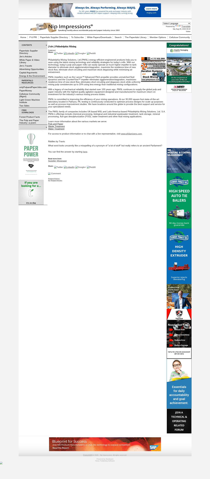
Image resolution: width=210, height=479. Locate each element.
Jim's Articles (25, 56)
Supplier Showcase (57, 161)
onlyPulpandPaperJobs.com (33, 87)
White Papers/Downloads (99, 37)
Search (118, 37)
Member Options (158, 37)
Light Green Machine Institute (29, 101)
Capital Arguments (28, 72)
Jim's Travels (25, 66)
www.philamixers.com (131, 133)
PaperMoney (25, 90)
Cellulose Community (179, 37)
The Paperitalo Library (136, 37)
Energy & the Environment (32, 76)
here (85, 151)
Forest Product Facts (29, 117)
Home (23, 37)
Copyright (88, 455)
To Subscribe (77, 37)
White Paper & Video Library (29, 61)
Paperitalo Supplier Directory (54, 37)
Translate (185, 26)
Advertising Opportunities (31, 69)
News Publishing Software (105, 461)
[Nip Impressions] (75, 32)
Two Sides (24, 105)
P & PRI (33, 37)
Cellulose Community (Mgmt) (29, 95)
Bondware (109, 459)
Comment (56, 173)
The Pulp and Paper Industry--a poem (29, 121)
